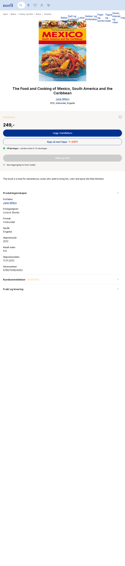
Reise (38, 14)
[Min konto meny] (41, 5)
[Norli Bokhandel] (8, 5)
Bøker (13, 14)
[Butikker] (28, 5)
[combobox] (21, 5)
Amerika (47, 14)
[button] (35, 5)
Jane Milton (62, 99)
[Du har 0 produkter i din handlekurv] (48, 5)
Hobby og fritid (26, 14)
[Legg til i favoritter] (119, 117)
